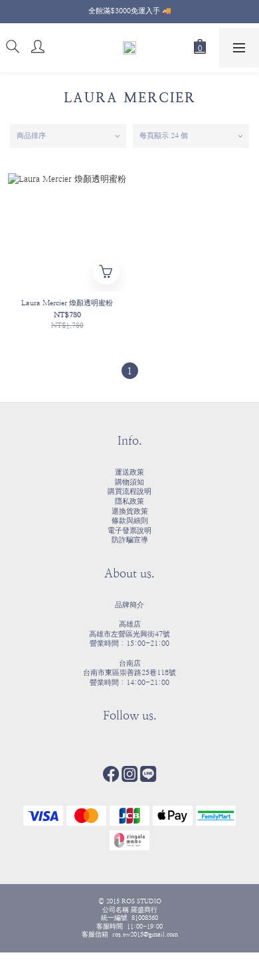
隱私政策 (129, 501)
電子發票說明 (129, 530)
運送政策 (129, 472)
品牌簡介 (129, 605)
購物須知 (129, 482)
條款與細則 (130, 520)
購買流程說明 (129, 491)
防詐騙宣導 (130, 540)
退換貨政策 (130, 511)
